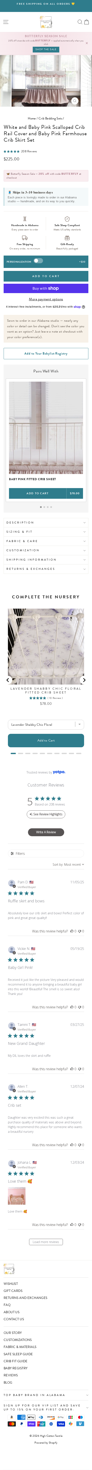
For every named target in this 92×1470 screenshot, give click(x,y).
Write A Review (46, 832)
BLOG (8, 1382)
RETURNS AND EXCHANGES (25, 1298)
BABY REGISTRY (15, 1368)
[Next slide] (84, 680)
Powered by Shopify (45, 1443)
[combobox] (68, 864)
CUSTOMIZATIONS (18, 1340)
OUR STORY (13, 1332)
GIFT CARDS (13, 1290)
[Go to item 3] (48, 507)
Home (32, 118)
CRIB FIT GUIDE (16, 1361)
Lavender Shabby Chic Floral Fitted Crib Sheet (46, 690)
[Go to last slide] (8, 680)
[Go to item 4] (51, 507)
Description (20, 523)
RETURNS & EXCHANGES (30, 569)
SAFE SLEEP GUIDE (18, 1354)
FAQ (7, 1305)
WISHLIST (11, 1283)
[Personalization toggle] (38, 260)
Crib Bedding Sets (50, 118)
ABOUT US (11, 1312)
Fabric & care (22, 541)
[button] (71, 931)
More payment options (46, 299)
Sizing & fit (19, 532)
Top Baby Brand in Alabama (34, 1395)
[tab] (13, 753)
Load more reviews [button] (46, 1242)
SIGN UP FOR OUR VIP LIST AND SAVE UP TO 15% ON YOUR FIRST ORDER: (42, 1407)
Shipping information (31, 560)
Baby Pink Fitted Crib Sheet (32, 479)
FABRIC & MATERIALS (20, 1347)
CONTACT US (14, 1319)
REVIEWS (11, 1375)
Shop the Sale (46, 49)
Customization (23, 550)
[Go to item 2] (44, 507)
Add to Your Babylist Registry (45, 353)
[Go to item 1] (41, 507)
